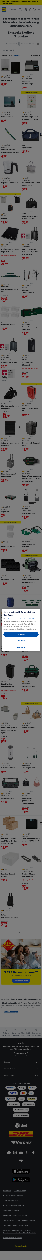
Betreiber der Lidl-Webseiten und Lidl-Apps (22, 619)
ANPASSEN (21, 641)
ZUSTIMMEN (21, 634)
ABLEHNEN (21, 647)
